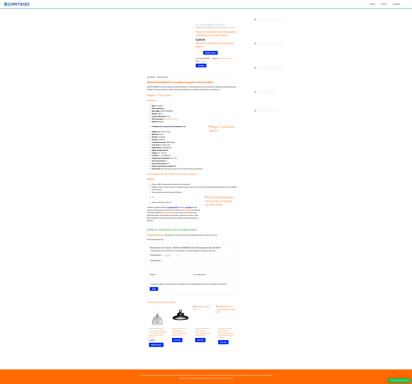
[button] (405, 4)
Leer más (177, 340)
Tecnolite (203, 61)
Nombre (153, 274)
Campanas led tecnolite (225, 58)
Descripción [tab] (151, 77)
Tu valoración (156, 260)
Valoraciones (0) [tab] (162, 77)
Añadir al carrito (210, 53)
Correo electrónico (199, 274)
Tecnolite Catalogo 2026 (207, 25)
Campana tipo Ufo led (171, 119)
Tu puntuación (156, 255)
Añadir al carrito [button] (156, 345)
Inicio (197, 25)
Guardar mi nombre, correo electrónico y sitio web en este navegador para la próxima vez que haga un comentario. (189, 284)
